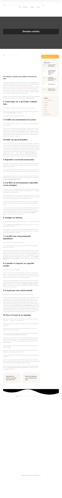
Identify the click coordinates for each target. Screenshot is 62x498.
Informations (46, 111)
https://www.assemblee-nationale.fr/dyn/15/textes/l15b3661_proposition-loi (17, 87)
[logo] (12, 10)
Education (45, 107)
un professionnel (7, 286)
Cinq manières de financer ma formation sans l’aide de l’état (11, 378)
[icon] (54, 1)
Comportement (46, 104)
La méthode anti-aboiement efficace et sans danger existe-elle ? (52, 79)
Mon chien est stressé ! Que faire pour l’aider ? (52, 90)
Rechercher (56, 56)
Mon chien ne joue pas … (52, 84)
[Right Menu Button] (61, 479)
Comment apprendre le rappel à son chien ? (52, 65)
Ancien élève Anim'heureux (48, 100)
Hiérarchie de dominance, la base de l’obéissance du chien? (31, 378)
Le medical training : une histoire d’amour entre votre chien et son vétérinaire (52, 72)
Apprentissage (46, 102)
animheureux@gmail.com (8, 2)
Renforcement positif (47, 114)
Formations (45, 109)
